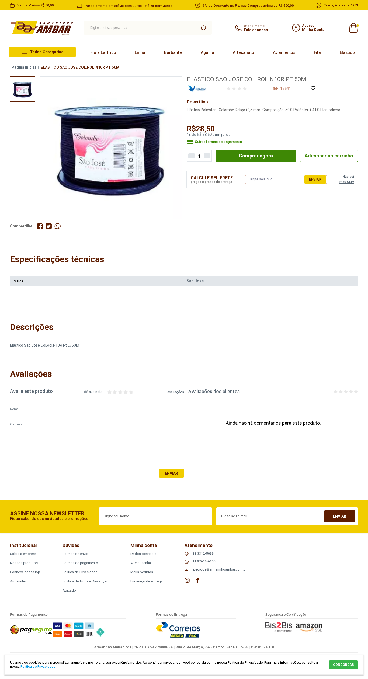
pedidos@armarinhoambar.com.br (220, 569)
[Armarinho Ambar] (42, 28)
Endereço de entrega (146, 581)
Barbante (173, 52)
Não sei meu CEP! (346, 179)
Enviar (315, 179)
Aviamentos (284, 52)
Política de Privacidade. (38, 666)
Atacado (69, 590)
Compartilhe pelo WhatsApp (57, 226)
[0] (353, 28)
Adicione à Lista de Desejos (313, 88)
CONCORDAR (343, 665)
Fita (317, 52)
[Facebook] (197, 580)
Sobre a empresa (23, 554)
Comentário (18, 424)
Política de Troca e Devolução (86, 581)
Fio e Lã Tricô (103, 52)
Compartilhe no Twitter (49, 226)
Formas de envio (75, 554)
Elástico (347, 52)
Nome (14, 409)
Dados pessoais (143, 554)
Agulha (207, 52)
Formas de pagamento (80, 563)
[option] (22, 89)
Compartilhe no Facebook (40, 226)
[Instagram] (187, 580)
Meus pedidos (141, 572)
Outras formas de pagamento (218, 142)
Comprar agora (256, 156)
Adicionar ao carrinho (329, 156)
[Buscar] (203, 27)
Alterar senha (140, 563)
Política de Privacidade (80, 572)
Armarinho (18, 581)
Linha (140, 52)
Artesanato (243, 52)
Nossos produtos (24, 563)
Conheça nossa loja (25, 572)
